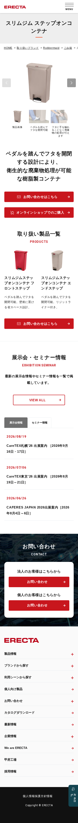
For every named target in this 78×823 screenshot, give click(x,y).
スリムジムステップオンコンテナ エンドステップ (56, 283)
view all (37, 400)
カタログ (73, 796)
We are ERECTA (15, 748)
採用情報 (10, 771)
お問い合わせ (37, 581)
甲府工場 (10, 759)
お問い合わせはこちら (40, 197)
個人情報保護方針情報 (38, 796)
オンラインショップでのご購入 (40, 212)
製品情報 (10, 653)
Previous (6, 83)
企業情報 (10, 736)
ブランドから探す (16, 665)
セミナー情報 (39, 422)
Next (71, 83)
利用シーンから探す (18, 677)
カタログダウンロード (19, 712)
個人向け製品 (13, 689)
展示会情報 (16, 422)
